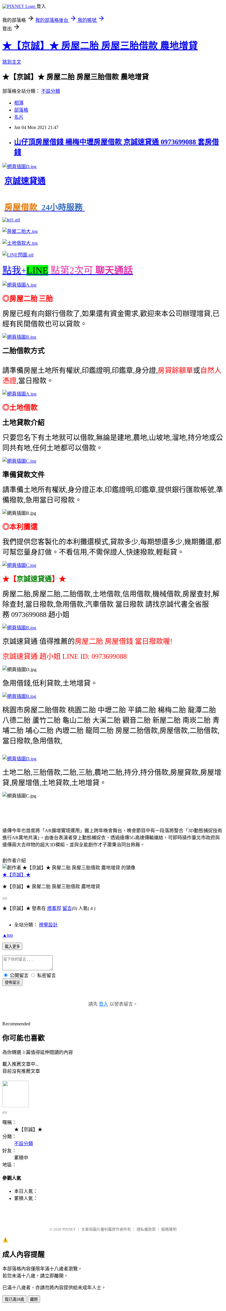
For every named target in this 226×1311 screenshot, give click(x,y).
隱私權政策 (146, 1229)
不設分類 (50, 91)
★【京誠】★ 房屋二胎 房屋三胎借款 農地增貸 (100, 45)
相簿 (19, 102)
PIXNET (69, 1229)
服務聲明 (169, 1229)
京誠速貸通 (25, 181)
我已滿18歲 (14, 1299)
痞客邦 (54, 908)
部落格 (21, 109)
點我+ (67, 270)
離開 (34, 1299)
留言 (67, 908)
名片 (19, 117)
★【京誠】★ (16, 874)
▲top (7, 935)
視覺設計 (48, 924)
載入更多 (12, 946)
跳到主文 (11, 61)
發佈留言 (12, 982)
